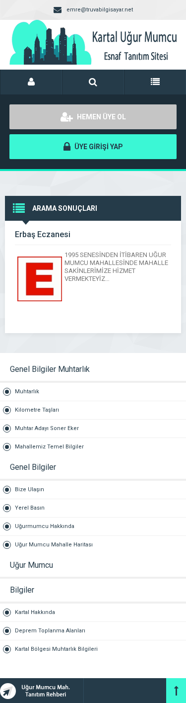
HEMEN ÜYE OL (100, 117)
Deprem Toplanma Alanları (50, 630)
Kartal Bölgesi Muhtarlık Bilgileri (56, 649)
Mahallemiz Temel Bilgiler (49, 446)
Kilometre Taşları (37, 410)
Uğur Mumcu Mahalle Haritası (54, 544)
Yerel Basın (30, 508)
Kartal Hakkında (35, 612)
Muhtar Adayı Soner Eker (47, 428)
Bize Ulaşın (29, 489)
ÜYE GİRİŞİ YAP (98, 147)
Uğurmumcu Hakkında (44, 526)
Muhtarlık (27, 391)
